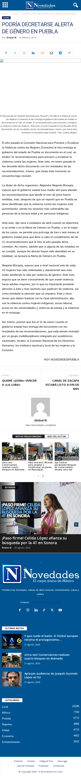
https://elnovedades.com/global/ (41, 425)
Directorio (18, 761)
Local (14, 14)
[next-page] (43, 476)
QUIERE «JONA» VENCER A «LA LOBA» (19, 383)
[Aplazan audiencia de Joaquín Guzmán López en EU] (12, 679)
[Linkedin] (33, 53)
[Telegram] (60, 53)
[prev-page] (38, 476)
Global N (11, 37)
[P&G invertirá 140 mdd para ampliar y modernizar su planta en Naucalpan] (40, 451)
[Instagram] (29, 610)
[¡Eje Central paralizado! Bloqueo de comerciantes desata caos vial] (67, 451)
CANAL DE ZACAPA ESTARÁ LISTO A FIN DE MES (62, 385)
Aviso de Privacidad (25, 765)
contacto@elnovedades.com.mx (45, 602)
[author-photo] (40, 407)
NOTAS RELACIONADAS (28, 436)
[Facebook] (6, 53)
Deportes (7, 724)
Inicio (5, 14)
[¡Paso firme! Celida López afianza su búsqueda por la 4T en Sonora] (40, 508)
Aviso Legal (62, 761)
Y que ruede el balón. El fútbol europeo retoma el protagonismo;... (51, 637)
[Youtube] (60, 610)
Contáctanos (58, 765)
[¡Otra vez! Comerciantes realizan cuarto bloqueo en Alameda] (14, 451)
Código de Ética (46, 761)
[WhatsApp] (24, 53)
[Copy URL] (69, 53)
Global (5, 730)
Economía (8, 736)
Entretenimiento (11, 742)
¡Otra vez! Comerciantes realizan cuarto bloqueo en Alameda (13, 466)
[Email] (51, 53)
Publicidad (43, 765)
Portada (6, 718)
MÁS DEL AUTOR (56, 436)
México (6, 712)
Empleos (31, 761)
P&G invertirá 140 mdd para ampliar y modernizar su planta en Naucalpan (40, 466)
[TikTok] (45, 610)
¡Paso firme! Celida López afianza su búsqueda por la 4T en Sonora (34, 540)
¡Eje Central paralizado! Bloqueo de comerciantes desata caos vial (65, 466)
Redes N (6, 547)
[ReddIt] (42, 53)
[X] (15, 53)
